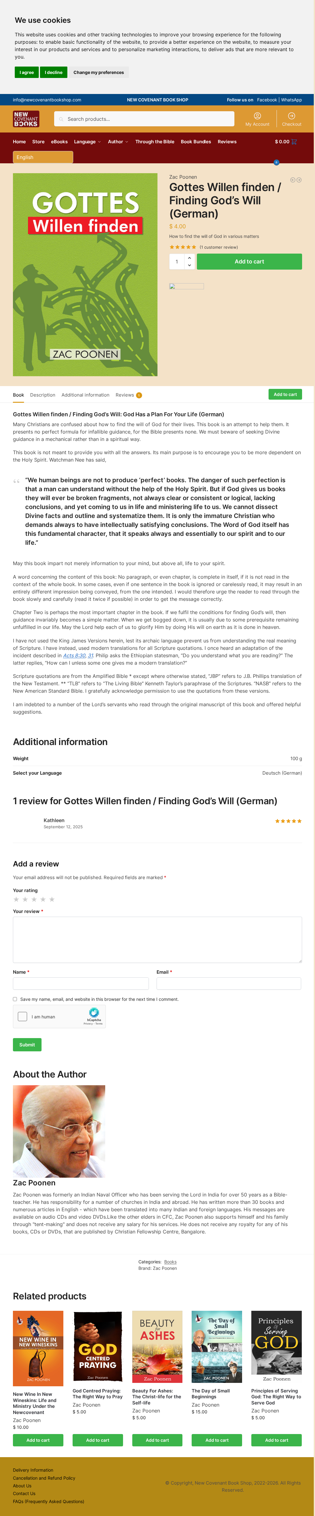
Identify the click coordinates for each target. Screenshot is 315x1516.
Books (170, 1261)
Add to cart (249, 261)
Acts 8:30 (74, 655)
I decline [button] (53, 72)
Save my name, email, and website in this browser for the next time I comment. (99, 999)
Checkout (291, 124)
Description (42, 395)
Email (164, 972)
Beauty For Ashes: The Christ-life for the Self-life (156, 1397)
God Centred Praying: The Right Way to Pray (98, 1394)
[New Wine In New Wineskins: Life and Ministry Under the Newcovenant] (38, 1349)
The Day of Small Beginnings (211, 1394)
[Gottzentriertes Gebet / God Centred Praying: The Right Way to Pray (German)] (293, 180)
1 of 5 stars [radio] (16, 899)
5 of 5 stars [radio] (52, 899)
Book (18, 395)
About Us (22, 1485)
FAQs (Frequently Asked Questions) (48, 1501)
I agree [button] (27, 72)
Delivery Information (33, 1470)
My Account (257, 124)
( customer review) (219, 247)
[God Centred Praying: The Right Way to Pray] (98, 1347)
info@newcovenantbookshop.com (47, 99)
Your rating (25, 890)
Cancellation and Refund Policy (44, 1478)
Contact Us (24, 1493)
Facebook (267, 99)
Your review (28, 911)
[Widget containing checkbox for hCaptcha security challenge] (59, 1016)
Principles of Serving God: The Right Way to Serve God (276, 1397)
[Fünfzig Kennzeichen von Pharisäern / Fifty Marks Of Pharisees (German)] (299, 180)
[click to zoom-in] (85, 274)
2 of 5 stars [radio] (25, 899)
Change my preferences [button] (99, 72)
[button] (288, 150)
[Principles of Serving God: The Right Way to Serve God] (276, 1347)
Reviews (128, 395)
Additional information (86, 395)
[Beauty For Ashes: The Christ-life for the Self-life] (157, 1347)
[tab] (20, 394)
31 (90, 655)
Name (21, 972)
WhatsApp (291, 99)
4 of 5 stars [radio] (43, 899)
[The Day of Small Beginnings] (217, 1347)
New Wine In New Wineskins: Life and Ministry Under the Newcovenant (34, 1403)
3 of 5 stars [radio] (34, 899)
